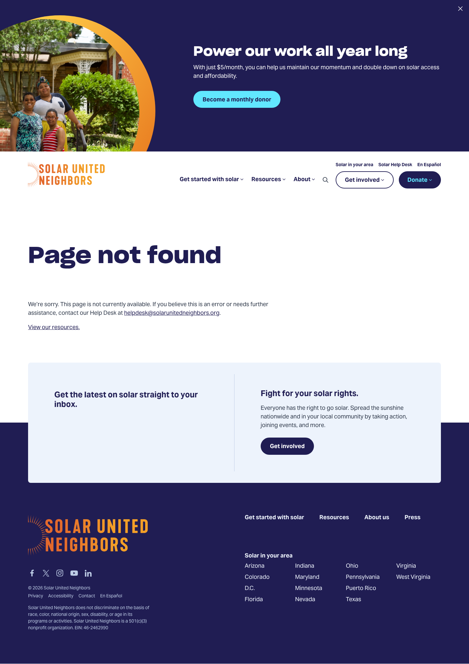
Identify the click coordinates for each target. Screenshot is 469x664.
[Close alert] (460, 8)
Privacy (35, 596)
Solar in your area (354, 165)
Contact (86, 596)
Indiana (304, 566)
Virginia (406, 566)
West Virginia (413, 577)
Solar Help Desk (395, 165)
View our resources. (54, 327)
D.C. (250, 588)
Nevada (305, 599)
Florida (254, 599)
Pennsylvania (363, 577)
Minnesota (308, 588)
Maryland (307, 577)
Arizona (254, 566)
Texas (353, 599)
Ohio (352, 566)
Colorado (257, 577)
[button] (325, 179)
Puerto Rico (361, 588)
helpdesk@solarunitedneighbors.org (172, 313)
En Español (429, 165)
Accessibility (60, 596)
